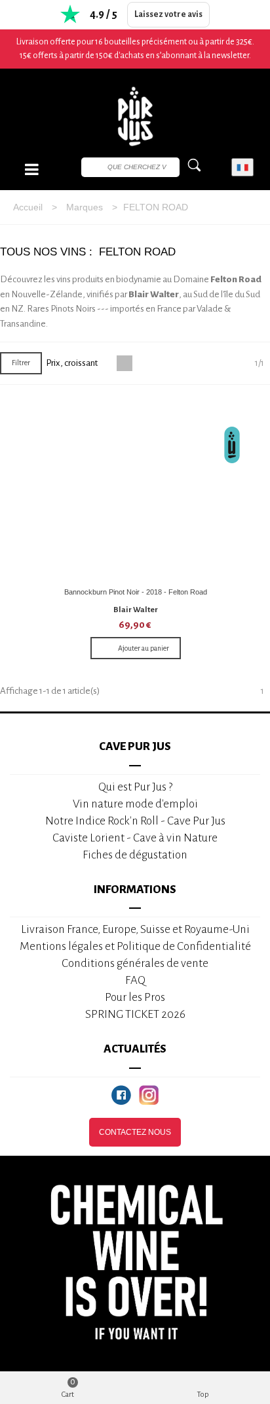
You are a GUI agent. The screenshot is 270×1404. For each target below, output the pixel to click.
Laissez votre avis (168, 14)
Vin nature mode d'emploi (135, 804)
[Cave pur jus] (135, 116)
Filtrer (21, 363)
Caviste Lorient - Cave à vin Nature (135, 838)
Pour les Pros (135, 997)
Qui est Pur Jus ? (135, 787)
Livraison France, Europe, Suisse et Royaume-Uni (135, 929)
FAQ (135, 980)
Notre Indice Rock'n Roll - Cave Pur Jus (135, 821)
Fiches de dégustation (135, 855)
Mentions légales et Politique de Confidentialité (135, 946)
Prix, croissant (72, 363)
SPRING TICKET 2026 (135, 1014)
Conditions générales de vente (135, 963)
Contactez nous (135, 1132)
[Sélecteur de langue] (242, 167)
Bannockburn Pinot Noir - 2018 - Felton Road (135, 592)
